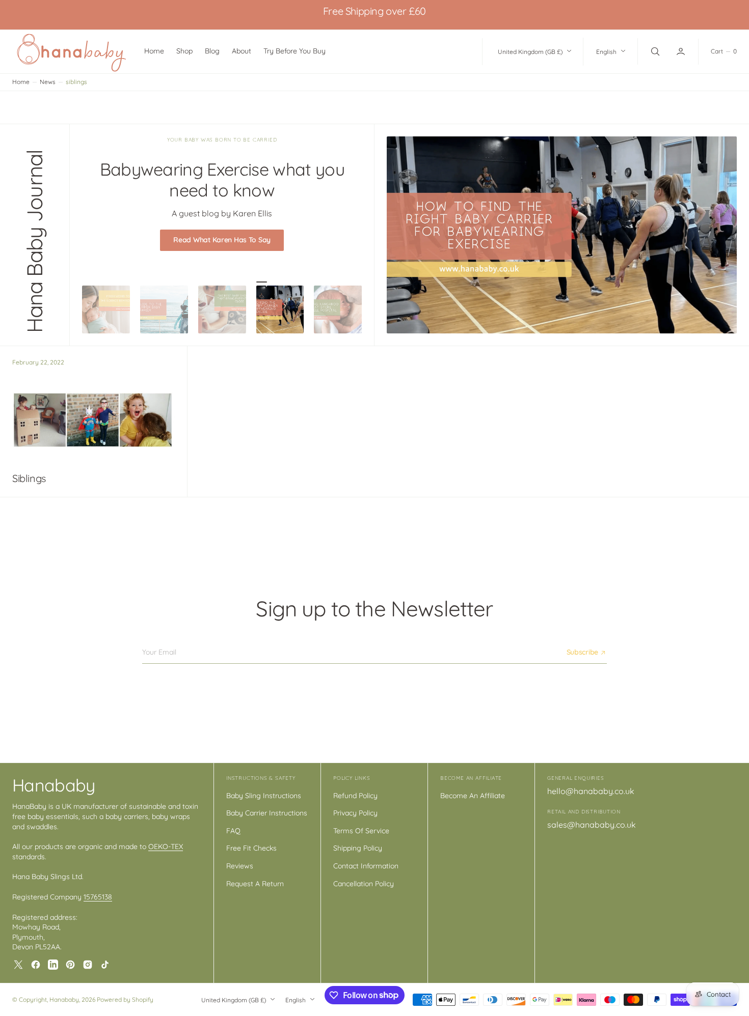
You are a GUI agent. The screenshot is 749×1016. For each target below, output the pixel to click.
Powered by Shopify (125, 999)
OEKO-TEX (165, 846)
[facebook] (36, 964)
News (48, 82)
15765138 (98, 896)
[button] (681, 51)
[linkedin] (53, 964)
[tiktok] (105, 964)
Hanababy (64, 999)
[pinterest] (70, 964)
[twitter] (18, 964)
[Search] (654, 51)
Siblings (29, 478)
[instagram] (88, 964)
